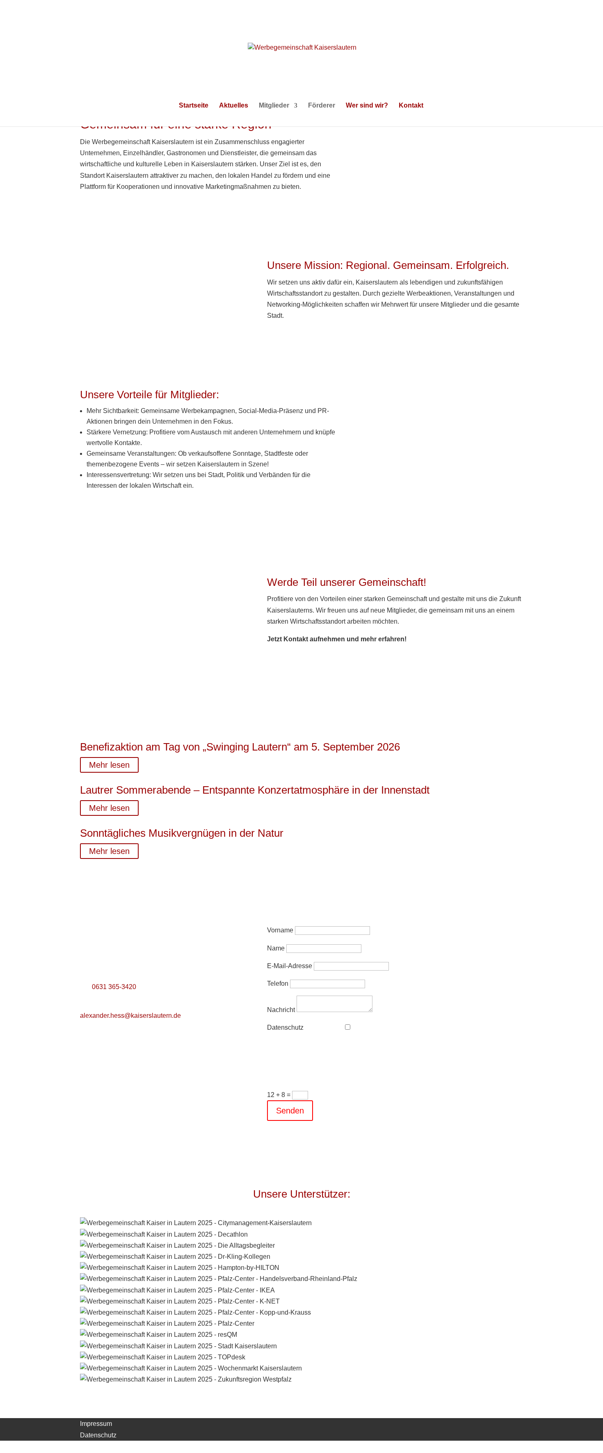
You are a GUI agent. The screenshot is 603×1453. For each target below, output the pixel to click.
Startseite (193, 106)
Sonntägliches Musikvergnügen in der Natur (181, 833)
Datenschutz (285, 1027)
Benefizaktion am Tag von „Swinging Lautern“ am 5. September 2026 (240, 747)
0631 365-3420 (114, 986)
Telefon (277, 983)
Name (276, 948)
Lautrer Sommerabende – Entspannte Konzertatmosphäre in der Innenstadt (254, 790)
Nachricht (281, 1009)
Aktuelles (233, 106)
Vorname (280, 930)
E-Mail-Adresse (289, 965)
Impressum (96, 1423)
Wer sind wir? (367, 106)
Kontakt (411, 106)
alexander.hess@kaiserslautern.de (130, 1015)
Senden (290, 1110)
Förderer (321, 106)
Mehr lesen (109, 764)
